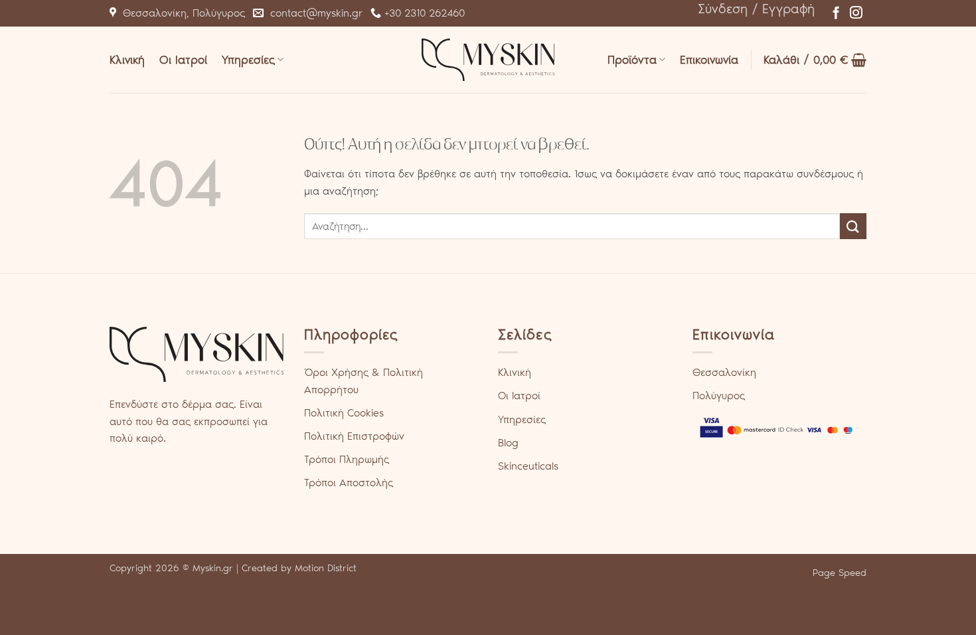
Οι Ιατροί (183, 59)
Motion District (326, 568)
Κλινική (127, 59)
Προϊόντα (632, 59)
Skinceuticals (528, 466)
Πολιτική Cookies (344, 413)
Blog (508, 442)
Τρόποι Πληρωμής (346, 459)
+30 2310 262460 (423, 13)
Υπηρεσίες (248, 59)
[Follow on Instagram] (856, 13)
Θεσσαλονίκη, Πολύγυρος (180, 13)
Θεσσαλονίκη (724, 372)
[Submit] (853, 226)
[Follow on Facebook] (836, 13)
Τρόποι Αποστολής (348, 482)
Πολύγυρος (718, 395)
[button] (756, 8)
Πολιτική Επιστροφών (354, 436)
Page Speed (839, 573)
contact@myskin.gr (313, 13)
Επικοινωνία (709, 59)
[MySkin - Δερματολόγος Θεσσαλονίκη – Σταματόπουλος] (488, 59)
